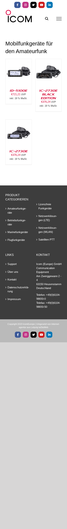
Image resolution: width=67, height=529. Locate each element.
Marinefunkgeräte (18, 232)
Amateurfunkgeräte (17, 210)
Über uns (13, 271)
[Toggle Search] (46, 18)
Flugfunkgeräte (16, 239)
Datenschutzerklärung (18, 289)
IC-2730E (18, 151)
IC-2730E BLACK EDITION (48, 94)
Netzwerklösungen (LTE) (47, 218)
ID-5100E (18, 90)
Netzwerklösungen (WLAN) (47, 229)
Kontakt (12, 279)
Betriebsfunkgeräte (17, 222)
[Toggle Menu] (59, 18)
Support (12, 263)
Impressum (14, 299)
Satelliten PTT (46, 239)
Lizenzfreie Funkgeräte (45, 206)
